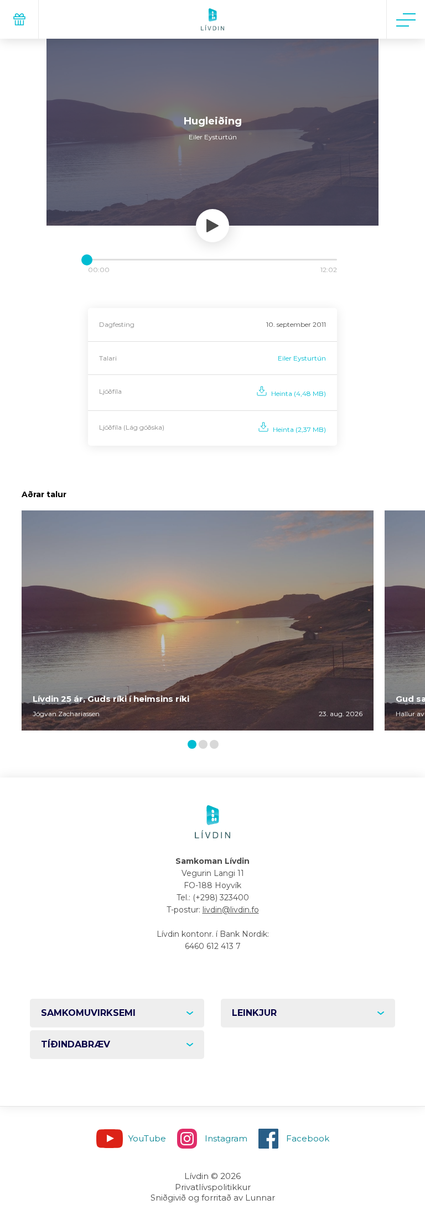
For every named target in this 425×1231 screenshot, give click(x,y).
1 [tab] (193, 745)
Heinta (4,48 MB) (298, 393)
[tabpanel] (198, 620)
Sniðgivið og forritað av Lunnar (213, 1197)
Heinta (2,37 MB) (299, 429)
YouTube (147, 1138)
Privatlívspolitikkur (213, 1187)
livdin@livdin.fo (231, 910)
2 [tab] (205, 745)
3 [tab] (216, 745)
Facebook (307, 1138)
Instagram (226, 1138)
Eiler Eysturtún (302, 358)
